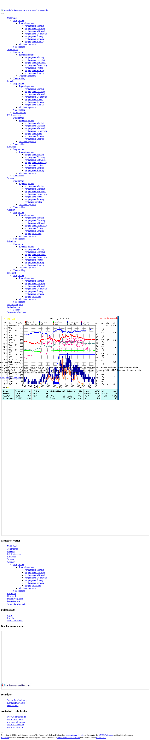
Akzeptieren (5, 377)
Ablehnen (16, 377)
